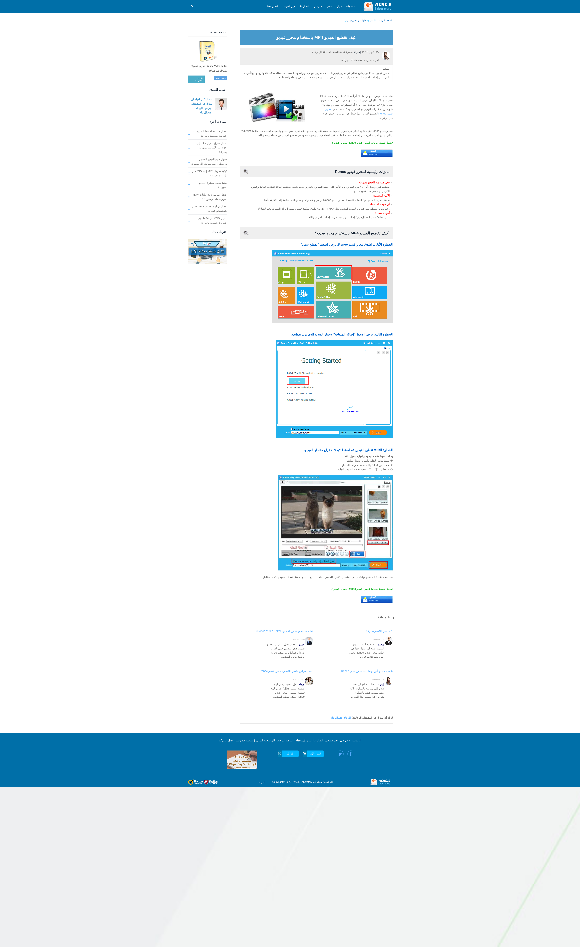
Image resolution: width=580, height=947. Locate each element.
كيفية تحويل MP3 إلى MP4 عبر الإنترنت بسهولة (209, 173)
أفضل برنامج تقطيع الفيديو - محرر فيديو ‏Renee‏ (286, 671)
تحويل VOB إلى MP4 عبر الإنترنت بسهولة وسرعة (212, 220)
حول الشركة (226, 740)
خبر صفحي (331, 740)
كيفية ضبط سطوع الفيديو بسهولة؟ (213, 185)
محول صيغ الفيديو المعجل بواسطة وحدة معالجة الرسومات (209, 161)
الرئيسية (356, 740)
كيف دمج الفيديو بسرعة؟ (378, 631)
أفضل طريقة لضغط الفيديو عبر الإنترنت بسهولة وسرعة (209, 133)
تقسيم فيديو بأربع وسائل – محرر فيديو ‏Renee (367, 671)
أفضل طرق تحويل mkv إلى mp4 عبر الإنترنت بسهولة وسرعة (211, 147)
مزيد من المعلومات (199, 79)
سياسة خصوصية (244, 740)
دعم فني (345, 740)
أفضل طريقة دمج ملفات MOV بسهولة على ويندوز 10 (210, 197)
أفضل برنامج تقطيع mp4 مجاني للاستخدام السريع (209, 208)
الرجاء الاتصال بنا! (341, 717)
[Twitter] (340, 754)
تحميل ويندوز (221, 78)
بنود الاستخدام (303, 740)
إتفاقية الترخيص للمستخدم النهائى (274, 740)
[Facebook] (350, 754)
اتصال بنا (318, 740)
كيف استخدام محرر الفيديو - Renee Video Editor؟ (284, 631)
